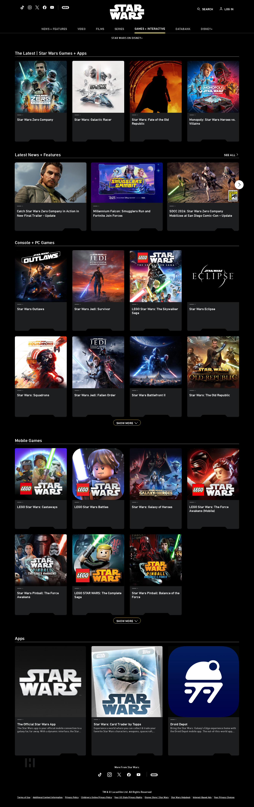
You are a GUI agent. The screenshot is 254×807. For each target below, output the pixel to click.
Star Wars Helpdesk (180, 797)
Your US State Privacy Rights (128, 797)
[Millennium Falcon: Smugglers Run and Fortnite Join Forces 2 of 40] (127, 182)
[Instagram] (30, 7)
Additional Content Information (48, 797)
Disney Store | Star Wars (157, 797)
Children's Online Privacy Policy (96, 797)
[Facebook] (44, 7)
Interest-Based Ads (202, 797)
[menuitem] (81, 30)
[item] (54, 30)
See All (229, 155)
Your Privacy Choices (224, 797)
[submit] (199, 9)
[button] (239, 185)
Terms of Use (23, 797)
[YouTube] (52, 7)
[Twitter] (37, 7)
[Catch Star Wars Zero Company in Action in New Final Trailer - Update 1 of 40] (50, 182)
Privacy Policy (72, 797)
